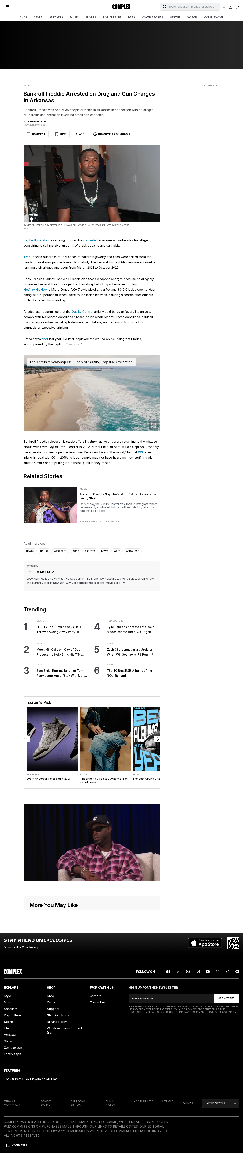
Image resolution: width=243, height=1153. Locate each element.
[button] (220, 1103)
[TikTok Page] (227, 971)
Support (53, 1009)
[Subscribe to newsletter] (226, 998)
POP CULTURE (112, 17)
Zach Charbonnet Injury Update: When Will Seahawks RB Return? (130, 652)
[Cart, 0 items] (237, 6)
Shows (9, 1041)
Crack (30, 551)
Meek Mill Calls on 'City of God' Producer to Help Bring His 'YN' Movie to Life (58, 652)
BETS (131, 17)
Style (83, 774)
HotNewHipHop (35, 289)
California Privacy (78, 1103)
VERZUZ (175, 17)
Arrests (90, 551)
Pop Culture (115, 621)
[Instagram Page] (198, 971)
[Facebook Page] (168, 971)
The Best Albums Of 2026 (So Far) (154, 778)
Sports (8, 1022)
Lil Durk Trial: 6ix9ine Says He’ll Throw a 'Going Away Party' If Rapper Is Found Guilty (58, 629)
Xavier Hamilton (90, 521)
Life (6, 1028)
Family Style (12, 1054)
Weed (117, 551)
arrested (92, 240)
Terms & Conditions (12, 1103)
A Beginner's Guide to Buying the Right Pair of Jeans (104, 780)
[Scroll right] (157, 739)
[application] (92, 393)
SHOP (23, 17)
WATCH (192, 17)
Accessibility (143, 1101)
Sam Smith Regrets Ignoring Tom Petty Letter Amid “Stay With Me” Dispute (60, 673)
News (104, 551)
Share (80, 134)
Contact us (97, 1002)
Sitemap (167, 1101)
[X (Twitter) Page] (178, 971)
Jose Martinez (40, 572)
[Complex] (121, 6)
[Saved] (224, 6)
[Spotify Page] (237, 971)
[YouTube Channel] (208, 971)
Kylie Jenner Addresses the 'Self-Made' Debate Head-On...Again (131, 629)
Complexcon (13, 1047)
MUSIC (74, 17)
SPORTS (90, 17)
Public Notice (111, 1103)
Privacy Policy (190, 1012)
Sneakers (33, 774)
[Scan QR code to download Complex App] (233, 943)
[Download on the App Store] (205, 943)
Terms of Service (217, 1012)
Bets (110, 643)
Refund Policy (57, 1022)
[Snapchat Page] (217, 971)
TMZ (27, 257)
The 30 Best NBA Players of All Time (31, 1079)
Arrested (60, 551)
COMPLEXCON (213, 17)
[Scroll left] (27, 739)
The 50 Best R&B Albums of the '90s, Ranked (129, 673)
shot (45, 339)
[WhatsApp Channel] (188, 971)
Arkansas (132, 551)
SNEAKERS (56, 17)
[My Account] (230, 6)
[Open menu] (7, 6)
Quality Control (82, 311)
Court (44, 551)
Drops (51, 1002)
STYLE (38, 17)
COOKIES (187, 1103)
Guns (75, 551)
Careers (95, 996)
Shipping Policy (58, 1015)
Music (27, 85)
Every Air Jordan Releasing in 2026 (49, 778)
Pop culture (12, 1015)
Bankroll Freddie (35, 240)
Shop (51, 996)
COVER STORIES (152, 17)
